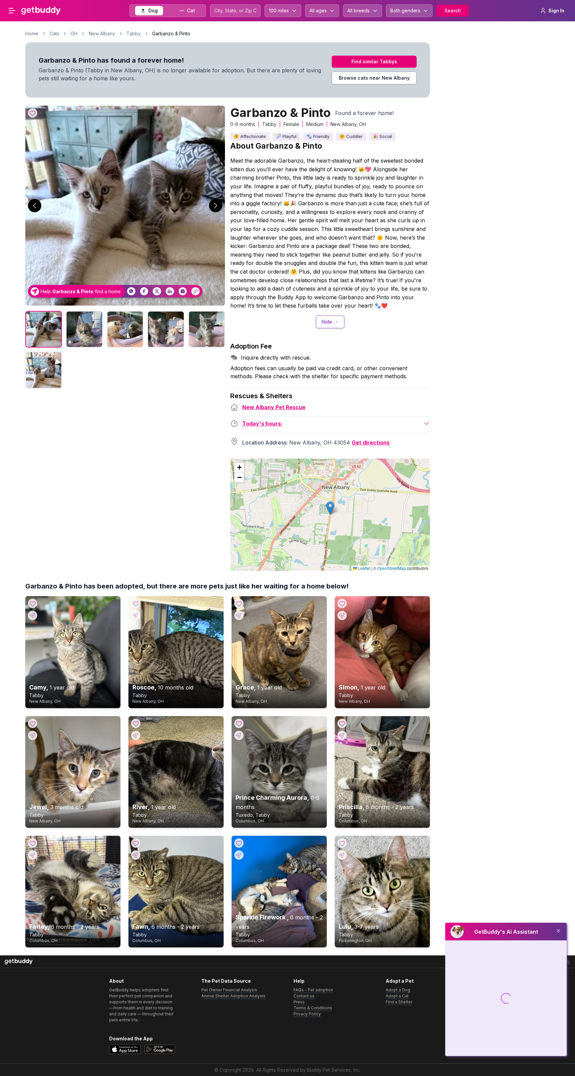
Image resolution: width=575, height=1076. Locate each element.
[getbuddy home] (19, 961)
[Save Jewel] (32, 723)
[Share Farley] (32, 855)
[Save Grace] (239, 603)
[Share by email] (183, 291)
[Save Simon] (342, 603)
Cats (54, 33)
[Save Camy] (32, 603)
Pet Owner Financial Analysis (229, 989)
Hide (326, 322)
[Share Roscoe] (135, 615)
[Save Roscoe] (135, 603)
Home (31, 33)
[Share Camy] (32, 615)
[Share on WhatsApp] (131, 291)
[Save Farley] (32, 843)
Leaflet (363, 568)
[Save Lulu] (342, 843)
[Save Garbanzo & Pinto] (32, 113)
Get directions (371, 442)
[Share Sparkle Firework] (239, 855)
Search (453, 10)
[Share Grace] (239, 615)
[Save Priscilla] (342, 723)
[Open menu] (12, 10)
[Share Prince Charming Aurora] (239, 735)
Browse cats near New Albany (374, 78)
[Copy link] (195, 291)
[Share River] (135, 735)
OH (74, 33)
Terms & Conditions (312, 1007)
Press (299, 1001)
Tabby (133, 33)
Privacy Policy (307, 1013)
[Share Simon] (342, 615)
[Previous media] (34, 205)
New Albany (102, 33)
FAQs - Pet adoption (313, 989)
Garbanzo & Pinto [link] (171, 33)
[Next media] (215, 205)
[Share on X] (157, 291)
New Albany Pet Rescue (273, 407)
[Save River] (135, 723)
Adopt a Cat (397, 995)
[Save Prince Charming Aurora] (239, 723)
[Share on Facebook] (144, 291)
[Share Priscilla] (342, 735)
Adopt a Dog (398, 989)
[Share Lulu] (342, 855)
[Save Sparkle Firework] (239, 843)
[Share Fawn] (135, 855)
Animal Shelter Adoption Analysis (233, 995)
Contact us (303, 995)
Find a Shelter (399, 1001)
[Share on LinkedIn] (170, 291)
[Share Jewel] (32, 735)
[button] (330, 508)
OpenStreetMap (391, 568)
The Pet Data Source (226, 981)
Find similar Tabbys (374, 61)
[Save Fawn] (135, 843)
